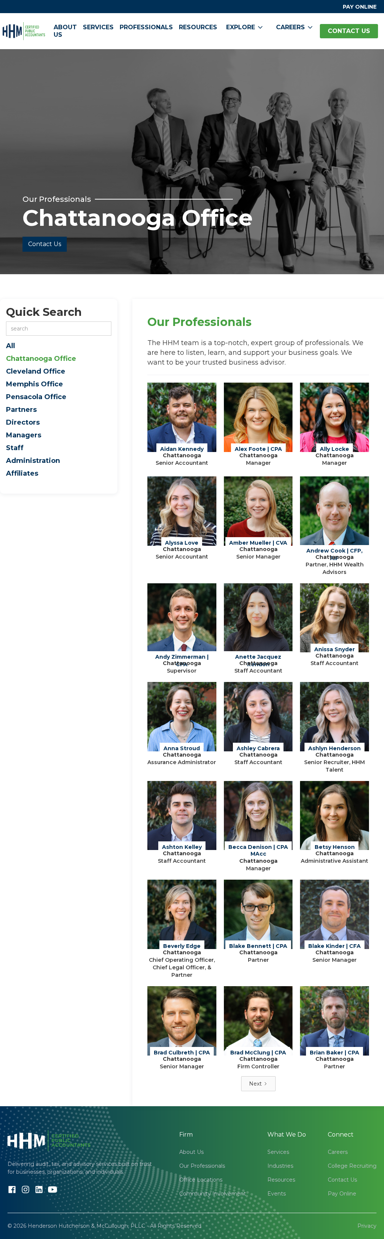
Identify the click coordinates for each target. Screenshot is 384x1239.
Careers (338, 1152)
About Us (65, 31)
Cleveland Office (35, 371)
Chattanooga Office (41, 358)
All (10, 346)
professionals (146, 27)
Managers (23, 435)
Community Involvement (212, 1193)
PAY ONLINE (359, 6)
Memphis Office (34, 384)
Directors (23, 422)
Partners (21, 409)
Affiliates (22, 473)
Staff (15, 448)
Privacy (366, 1225)
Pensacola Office (36, 397)
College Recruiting (352, 1165)
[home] (24, 31)
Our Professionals (202, 1165)
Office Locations (200, 1179)
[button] (245, 27)
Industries (280, 1165)
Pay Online (342, 1193)
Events (276, 1193)
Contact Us (44, 244)
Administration (33, 461)
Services (98, 27)
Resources (198, 27)
